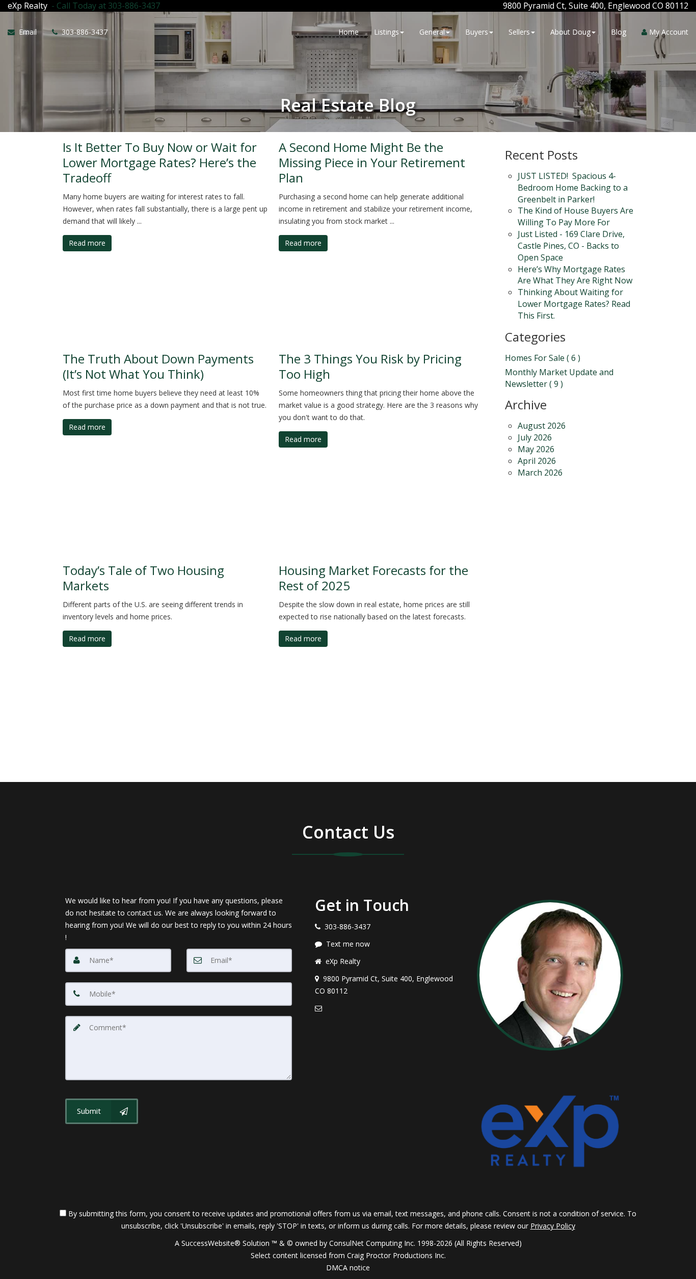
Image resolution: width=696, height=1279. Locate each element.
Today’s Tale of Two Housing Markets (143, 578)
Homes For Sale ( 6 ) (542, 357)
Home (348, 32)
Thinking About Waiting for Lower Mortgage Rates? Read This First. (574, 303)
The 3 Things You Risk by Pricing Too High (370, 366)
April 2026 (537, 460)
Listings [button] (386, 32)
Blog (618, 32)
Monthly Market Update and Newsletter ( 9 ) (559, 378)
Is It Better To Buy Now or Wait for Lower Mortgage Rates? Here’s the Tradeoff (160, 163)
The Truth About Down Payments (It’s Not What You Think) (158, 366)
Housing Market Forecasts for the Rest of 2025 (373, 578)
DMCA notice (348, 1267)
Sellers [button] (519, 32)
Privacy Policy (552, 1226)
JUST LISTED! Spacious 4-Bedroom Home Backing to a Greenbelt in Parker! (573, 187)
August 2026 (542, 425)
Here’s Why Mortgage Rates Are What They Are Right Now (575, 275)
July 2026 (535, 437)
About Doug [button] (570, 32)
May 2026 (536, 449)
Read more (87, 243)
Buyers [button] (476, 32)
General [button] (432, 32)
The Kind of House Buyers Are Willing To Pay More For (575, 216)
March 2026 (540, 472)
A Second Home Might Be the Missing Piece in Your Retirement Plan (372, 163)
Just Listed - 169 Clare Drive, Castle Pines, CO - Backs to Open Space (571, 245)
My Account (667, 32)
